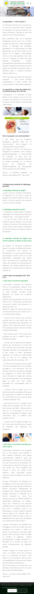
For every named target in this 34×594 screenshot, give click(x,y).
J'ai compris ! (12, 590)
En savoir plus (22, 590)
